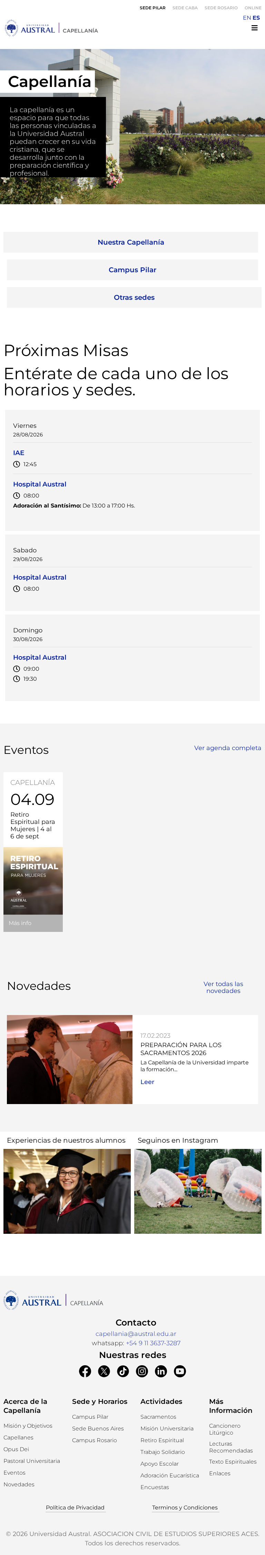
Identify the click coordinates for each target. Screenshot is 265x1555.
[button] (154, 1487)
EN (247, 17)
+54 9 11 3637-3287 (153, 1343)
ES (256, 17)
